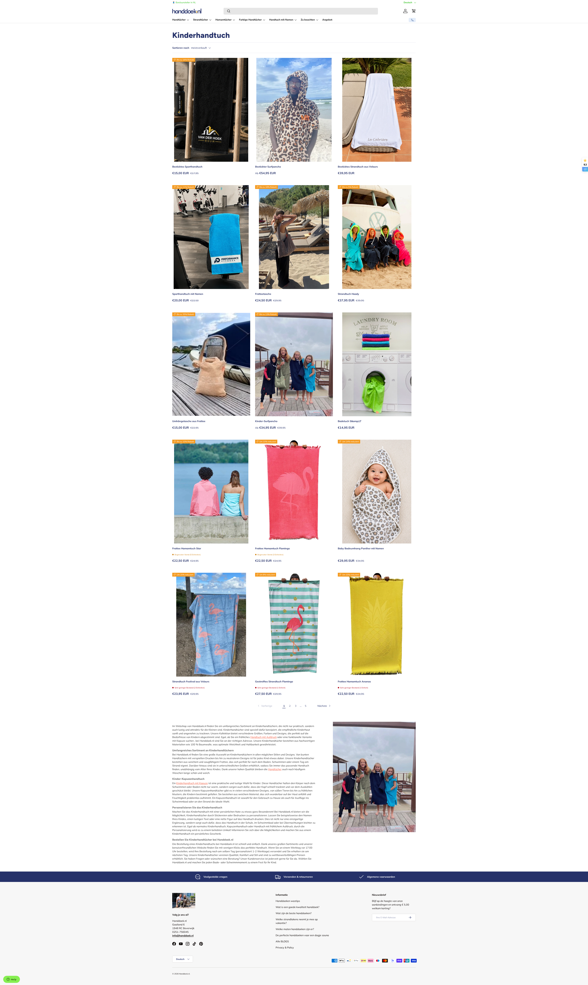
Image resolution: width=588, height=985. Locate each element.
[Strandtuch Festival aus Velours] (211, 625)
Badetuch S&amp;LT (349, 421)
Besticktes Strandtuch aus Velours (358, 166)
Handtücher (179, 19)
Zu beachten (308, 19)
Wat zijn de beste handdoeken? (293, 913)
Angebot (327, 19)
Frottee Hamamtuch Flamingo (272, 548)
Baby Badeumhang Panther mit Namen (361, 548)
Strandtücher (200, 19)
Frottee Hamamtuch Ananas (354, 681)
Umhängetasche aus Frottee (188, 421)
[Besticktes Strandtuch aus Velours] (377, 110)
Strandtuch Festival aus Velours (190, 681)
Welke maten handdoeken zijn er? (295, 929)
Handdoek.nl (184, 974)
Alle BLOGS (282, 941)
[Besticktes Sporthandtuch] (211, 110)
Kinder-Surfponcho (266, 421)
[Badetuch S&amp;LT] (377, 364)
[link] (264, 706)
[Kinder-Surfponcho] (294, 364)
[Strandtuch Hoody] (377, 237)
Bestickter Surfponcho (268, 166)
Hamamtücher (223, 19)
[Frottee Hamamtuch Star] (211, 491)
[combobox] (301, 11)
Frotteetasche (263, 293)
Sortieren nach (180, 47)
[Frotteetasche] (294, 237)
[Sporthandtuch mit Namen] (211, 237)
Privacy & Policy (285, 947)
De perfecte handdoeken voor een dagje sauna (302, 935)
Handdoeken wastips (288, 900)
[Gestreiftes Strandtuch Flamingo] (294, 625)
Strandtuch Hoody (348, 293)
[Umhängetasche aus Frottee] (211, 364)
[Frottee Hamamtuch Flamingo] (294, 491)
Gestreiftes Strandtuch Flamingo (274, 681)
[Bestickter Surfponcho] (294, 110)
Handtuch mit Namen (281, 19)
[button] (414, 11)
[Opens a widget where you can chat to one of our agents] (11, 979)
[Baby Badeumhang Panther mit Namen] (377, 491)
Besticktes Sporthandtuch (187, 166)
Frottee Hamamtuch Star (186, 548)
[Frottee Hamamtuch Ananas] (377, 625)
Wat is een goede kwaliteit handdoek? (297, 907)
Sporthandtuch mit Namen (187, 293)
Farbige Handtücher (250, 19)
